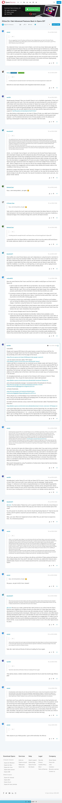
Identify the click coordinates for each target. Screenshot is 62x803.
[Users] (27, 2)
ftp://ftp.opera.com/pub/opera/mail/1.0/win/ (24, 111)
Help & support (33, 760)
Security (41, 760)
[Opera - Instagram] (15, 793)
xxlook (8, 32)
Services (22, 756)
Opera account (23, 762)
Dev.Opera (31, 767)
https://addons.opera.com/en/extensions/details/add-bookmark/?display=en (27, 380)
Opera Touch (7, 782)
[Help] (36, 2)
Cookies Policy (42, 764)
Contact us (52, 771)
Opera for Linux (8, 767)
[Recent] (21, 2)
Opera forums (32, 764)
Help (30, 756)
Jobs (50, 764)
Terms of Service (43, 769)
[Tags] (24, 2)
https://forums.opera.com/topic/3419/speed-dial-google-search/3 (25, 357)
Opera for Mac (8, 765)
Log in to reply (56, 24)
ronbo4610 (10, 278)
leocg (8, 72)
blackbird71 (10, 131)
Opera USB (7, 771)
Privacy (40, 762)
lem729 (9, 97)
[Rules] (33, 2)
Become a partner (54, 769)
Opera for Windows (8, 24)
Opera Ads (22, 767)
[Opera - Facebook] (3, 793)
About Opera (52, 760)
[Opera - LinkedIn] (12, 793)
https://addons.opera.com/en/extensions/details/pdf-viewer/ (23, 361)
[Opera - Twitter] (6, 793)
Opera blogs (32, 762)
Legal (40, 756)
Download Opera (33, 9)
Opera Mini (7, 779)
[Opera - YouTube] (9, 793)
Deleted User (10, 187)
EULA (40, 767)
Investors (51, 767)
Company (52, 756)
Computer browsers (8, 760)
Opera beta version (9, 769)
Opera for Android (9, 777)
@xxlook (9, 505)
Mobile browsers (7, 774)
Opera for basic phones (10, 784)
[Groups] (30, 2)
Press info (51, 762)
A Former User (10, 203)
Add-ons (21, 760)
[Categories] (18, 2)
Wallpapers (22, 764)
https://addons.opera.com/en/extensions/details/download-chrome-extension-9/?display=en (32, 406)
